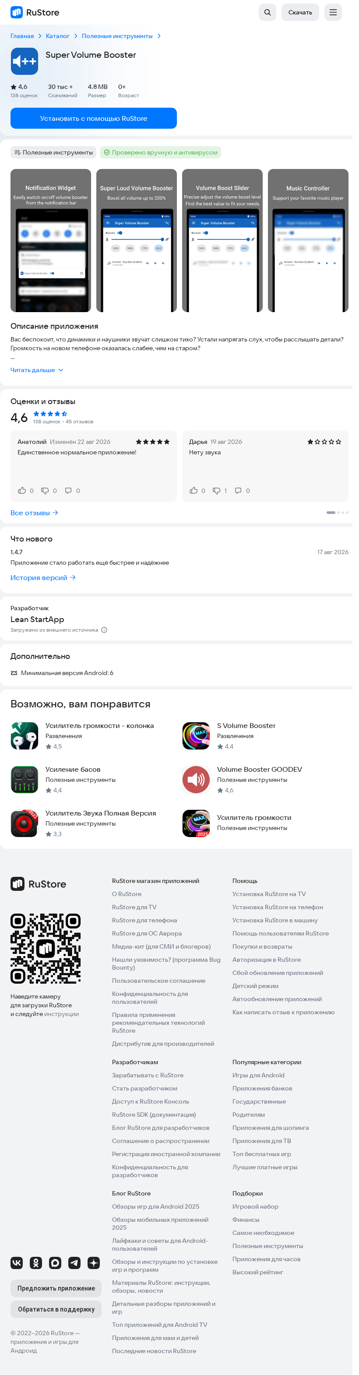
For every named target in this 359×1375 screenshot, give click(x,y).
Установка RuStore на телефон (277, 907)
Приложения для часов (266, 1259)
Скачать (300, 12)
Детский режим (255, 986)
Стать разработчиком (144, 1088)
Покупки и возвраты (262, 946)
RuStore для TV (134, 907)
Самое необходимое (263, 1233)
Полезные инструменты (267, 1246)
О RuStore (126, 894)
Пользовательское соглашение (158, 981)
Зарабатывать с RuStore (147, 1075)
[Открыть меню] (333, 12)
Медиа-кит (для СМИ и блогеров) (161, 946)
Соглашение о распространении (160, 1141)
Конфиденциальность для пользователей (150, 998)
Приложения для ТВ (261, 1141)
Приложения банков (262, 1088)
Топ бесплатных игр (261, 1154)
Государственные (259, 1101)
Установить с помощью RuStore (94, 118)
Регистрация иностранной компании (166, 1154)
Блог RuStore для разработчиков (161, 1128)
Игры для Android (258, 1075)
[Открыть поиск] (267, 12)
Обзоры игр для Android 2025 (155, 1206)
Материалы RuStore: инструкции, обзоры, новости (161, 1286)
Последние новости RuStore (154, 1351)
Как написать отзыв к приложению (283, 1012)
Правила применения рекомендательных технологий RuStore (158, 1022)
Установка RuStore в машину (275, 920)
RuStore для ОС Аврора (147, 933)
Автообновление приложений (277, 999)
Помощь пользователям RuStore (280, 933)
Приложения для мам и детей (155, 1338)
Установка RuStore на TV (269, 894)
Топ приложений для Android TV (160, 1325)
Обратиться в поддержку (56, 1309)
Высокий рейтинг (257, 1272)
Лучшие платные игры (265, 1167)
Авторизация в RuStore (266, 960)
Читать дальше (33, 370)
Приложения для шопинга (270, 1128)
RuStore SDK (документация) (154, 1114)
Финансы (246, 1220)
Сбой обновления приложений (277, 973)
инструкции (61, 1014)
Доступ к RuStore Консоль (150, 1101)
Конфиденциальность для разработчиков (150, 1171)
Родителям (248, 1114)
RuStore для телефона (144, 920)
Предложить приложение (56, 1288)
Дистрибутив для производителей (163, 1044)
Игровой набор (255, 1206)
